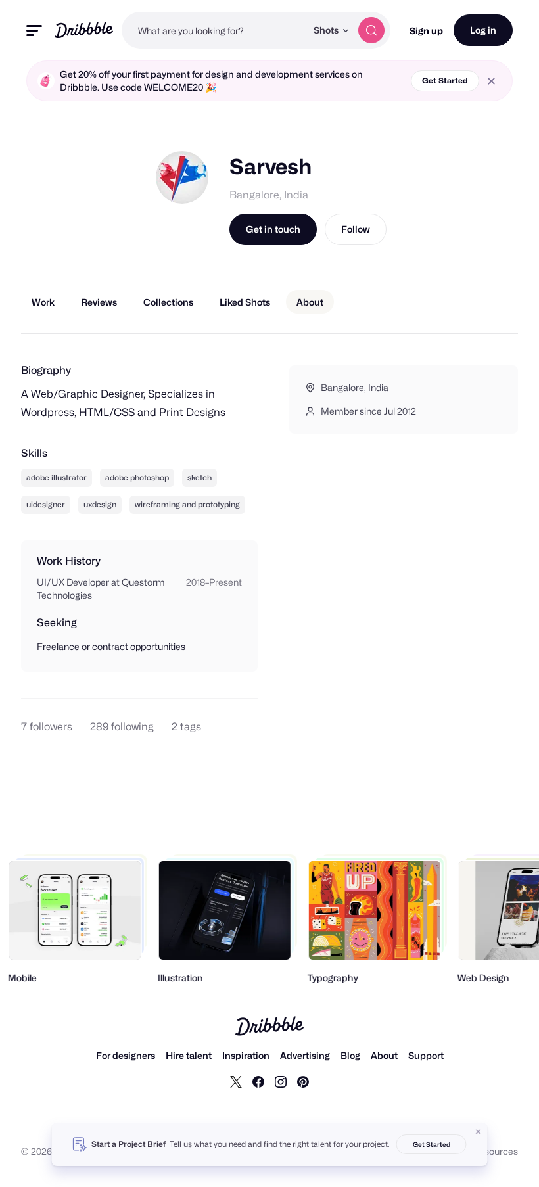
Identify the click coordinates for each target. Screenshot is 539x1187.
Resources (495, 1151)
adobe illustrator (56, 477)
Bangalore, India (268, 195)
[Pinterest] (303, 1081)
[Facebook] (258, 1081)
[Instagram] (281, 1081)
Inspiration (246, 1055)
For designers (125, 1055)
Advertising (305, 1055)
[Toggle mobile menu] (34, 30)
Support (426, 1055)
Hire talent (189, 1055)
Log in (483, 29)
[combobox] (214, 30)
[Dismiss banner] (478, 1131)
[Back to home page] (84, 30)
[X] (236, 1081)
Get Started (445, 80)
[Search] (371, 30)
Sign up (426, 30)
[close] (491, 81)
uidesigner (45, 504)
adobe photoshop (137, 477)
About (384, 1055)
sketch (199, 477)
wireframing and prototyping (187, 504)
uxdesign (99, 504)
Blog (350, 1055)
